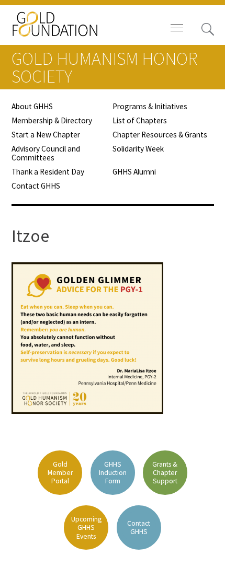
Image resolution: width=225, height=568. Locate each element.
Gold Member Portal (60, 472)
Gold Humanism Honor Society (104, 67)
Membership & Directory (52, 120)
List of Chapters (140, 120)
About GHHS (32, 106)
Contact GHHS (36, 185)
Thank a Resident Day (48, 171)
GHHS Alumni (134, 171)
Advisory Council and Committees (46, 153)
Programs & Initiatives (150, 106)
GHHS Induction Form (113, 472)
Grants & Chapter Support (164, 472)
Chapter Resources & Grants (160, 134)
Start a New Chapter (46, 134)
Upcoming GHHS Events (86, 527)
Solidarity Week (138, 148)
